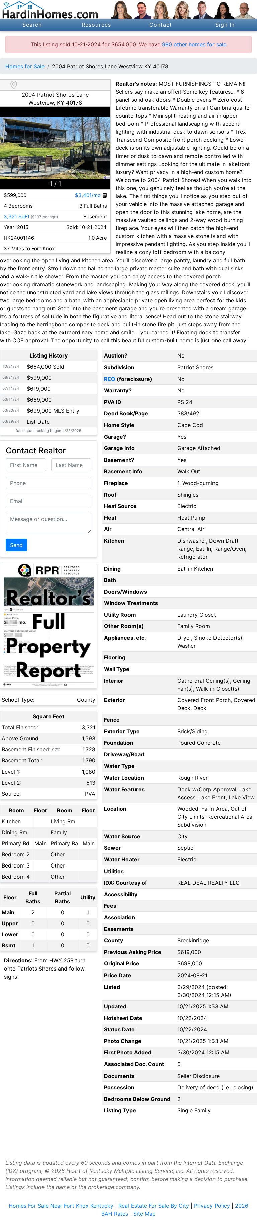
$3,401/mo (88, 195)
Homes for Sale (25, 66)
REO (109, 379)
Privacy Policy (212, 1205)
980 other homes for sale (194, 44)
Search (32, 24)
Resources (96, 24)
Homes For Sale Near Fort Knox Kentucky (61, 1205)
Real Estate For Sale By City (153, 1205)
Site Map (144, 1213)
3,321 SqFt (16, 216)
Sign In (225, 24)
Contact (160, 24)
